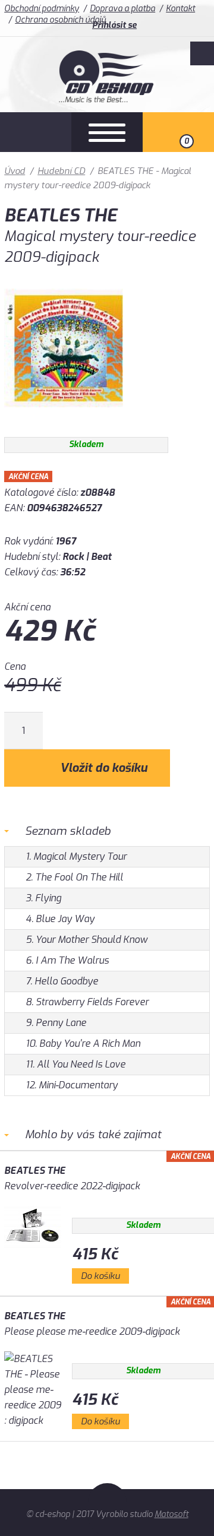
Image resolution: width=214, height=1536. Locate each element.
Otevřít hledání (35, 132)
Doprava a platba (122, 8)
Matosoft (171, 1514)
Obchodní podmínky (41, 8)
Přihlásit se (114, 25)
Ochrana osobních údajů (60, 20)
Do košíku (100, 1276)
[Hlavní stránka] (107, 99)
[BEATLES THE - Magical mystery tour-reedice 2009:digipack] (63, 416)
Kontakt (180, 8)
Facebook (202, 53)
